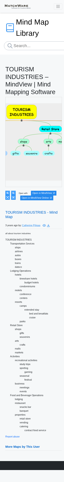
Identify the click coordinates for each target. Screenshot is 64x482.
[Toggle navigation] (58, 6)
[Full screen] (13, 197)
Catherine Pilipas (31, 225)
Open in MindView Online (35, 198)
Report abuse (12, 436)
